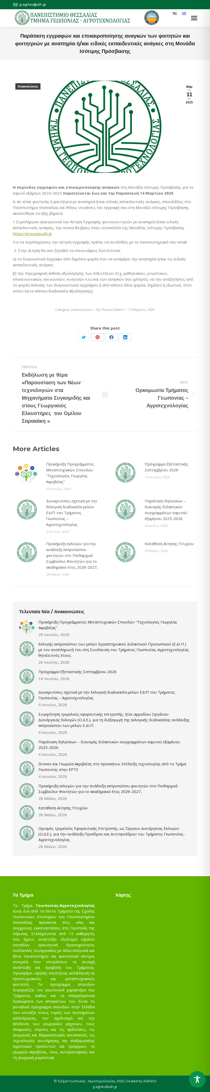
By (110, 309)
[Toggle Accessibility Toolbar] (197, 1079)
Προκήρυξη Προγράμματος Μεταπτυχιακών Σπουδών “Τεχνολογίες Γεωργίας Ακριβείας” (70, 472)
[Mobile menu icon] (194, 18)
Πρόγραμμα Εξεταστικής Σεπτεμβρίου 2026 (166, 466)
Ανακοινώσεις (28, 86)
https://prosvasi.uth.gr (32, 233)
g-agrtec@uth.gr (105, 1086)
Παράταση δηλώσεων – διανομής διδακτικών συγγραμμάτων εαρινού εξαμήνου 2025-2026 (166, 509)
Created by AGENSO (140, 1081)
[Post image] (27, 472)
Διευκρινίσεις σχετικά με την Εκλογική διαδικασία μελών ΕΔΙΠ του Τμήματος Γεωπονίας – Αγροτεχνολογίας (71, 512)
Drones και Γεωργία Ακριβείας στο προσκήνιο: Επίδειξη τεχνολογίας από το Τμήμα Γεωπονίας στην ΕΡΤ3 (112, 766)
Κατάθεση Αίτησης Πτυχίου (169, 543)
